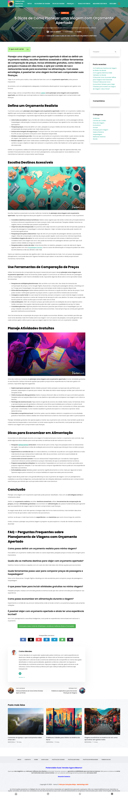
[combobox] (103, 51)
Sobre (36, 759)
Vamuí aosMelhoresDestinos (19, 3)
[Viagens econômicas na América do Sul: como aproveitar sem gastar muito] (102, 721)
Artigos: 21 (22, 677)
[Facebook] (23, 639)
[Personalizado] (80, 793)
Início (30, 4)
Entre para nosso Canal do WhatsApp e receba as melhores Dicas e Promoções (46, 626)
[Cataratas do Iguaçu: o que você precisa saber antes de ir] (26, 721)
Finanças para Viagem (100, 130)
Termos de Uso (106, 759)
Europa (95, 127)
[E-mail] (70, 639)
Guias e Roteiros (84, 4)
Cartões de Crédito (99, 121)
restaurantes (23, 445)
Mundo (95, 139)
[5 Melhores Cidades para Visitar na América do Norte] (64, 721)
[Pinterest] (39, 639)
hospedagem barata (35, 247)
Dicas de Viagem (58, 4)
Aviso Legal (45, 759)
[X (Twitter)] (31, 639)
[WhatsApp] (62, 639)
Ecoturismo (97, 125)
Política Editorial (73, 759)
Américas (64, 13)
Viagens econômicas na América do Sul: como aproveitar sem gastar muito (101, 739)
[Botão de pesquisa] (115, 51)
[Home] (16, 793)
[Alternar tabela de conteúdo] (27, 49)
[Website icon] (20, 673)
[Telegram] (54, 639)
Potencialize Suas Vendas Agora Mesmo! (64, 767)
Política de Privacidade (90, 759)
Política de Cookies (58, 759)
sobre (43, 93)
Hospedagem (97, 134)
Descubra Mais (115, 4)
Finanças (70, 4)
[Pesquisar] (119, 4)
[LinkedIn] (47, 639)
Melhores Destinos (100, 4)
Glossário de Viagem (42, 4)
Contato (28, 759)
